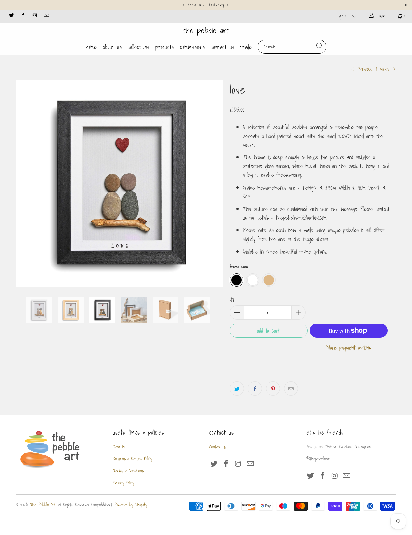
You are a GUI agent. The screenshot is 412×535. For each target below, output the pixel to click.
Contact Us (223, 46)
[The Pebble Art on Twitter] (11, 16)
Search (119, 446)
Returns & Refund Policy (132, 458)
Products (164, 46)
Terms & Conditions (128, 470)
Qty (232, 299)
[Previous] (27, 183)
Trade (246, 46)
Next (385, 69)
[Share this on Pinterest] (273, 388)
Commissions (192, 46)
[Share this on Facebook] (255, 388)
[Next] (212, 183)
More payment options (348, 347)
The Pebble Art (206, 30)
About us (112, 46)
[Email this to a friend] (291, 388)
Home (91, 46)
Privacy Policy (123, 482)
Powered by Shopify (130, 504)
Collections (139, 46)
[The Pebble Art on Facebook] (22, 16)
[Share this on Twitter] (237, 388)
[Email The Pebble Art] (46, 16)
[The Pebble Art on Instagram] (34, 16)
